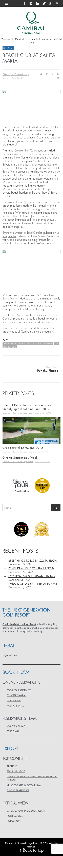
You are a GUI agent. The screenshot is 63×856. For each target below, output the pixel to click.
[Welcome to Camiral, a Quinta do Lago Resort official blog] (31, 23)
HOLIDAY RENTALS (16, 706)
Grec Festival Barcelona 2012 (23, 447)
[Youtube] (50, 3)
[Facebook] (24, 3)
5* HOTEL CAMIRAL (16, 695)
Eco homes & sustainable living (31, 576)
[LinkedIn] (37, 3)
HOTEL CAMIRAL (15, 816)
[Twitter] (44, 3)
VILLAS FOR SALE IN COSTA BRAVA (24, 785)
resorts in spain (44, 343)
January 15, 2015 (43, 413)
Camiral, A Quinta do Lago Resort (18, 413)
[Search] (7, 3)
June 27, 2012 (41, 452)
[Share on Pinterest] (52, 74)
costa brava (9, 343)
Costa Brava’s (36, 130)
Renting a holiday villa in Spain (31, 568)
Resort (8, 47)
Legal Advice (10, 655)
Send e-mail (13, 731)
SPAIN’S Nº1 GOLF (16, 771)
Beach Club (39, 161)
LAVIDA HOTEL (14, 700)
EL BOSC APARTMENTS (18, 790)
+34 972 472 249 (16, 726)
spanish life (9, 347)
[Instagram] (31, 3)
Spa (26, 202)
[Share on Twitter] (40, 74)
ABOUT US (12, 766)
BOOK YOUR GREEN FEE (19, 690)
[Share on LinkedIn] (58, 74)
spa (56, 343)
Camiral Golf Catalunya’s (29, 150)
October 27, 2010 (21, 78)
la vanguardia (26, 343)
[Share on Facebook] (35, 74)
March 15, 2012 (42, 462)
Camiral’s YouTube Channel (35, 328)
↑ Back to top (31, 850)
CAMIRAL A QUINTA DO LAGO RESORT (26, 811)
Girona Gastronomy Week (20, 457)
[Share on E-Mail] (58, 78)
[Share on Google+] (46, 74)
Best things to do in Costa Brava (32, 560)
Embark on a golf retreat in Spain (33, 584)
